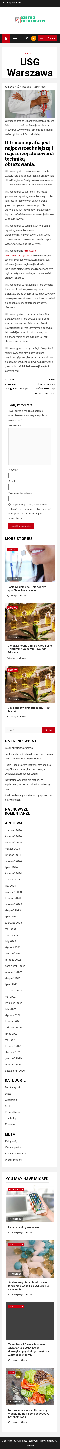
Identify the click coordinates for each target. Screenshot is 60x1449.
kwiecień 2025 (13, 842)
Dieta (8, 1093)
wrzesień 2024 (13, 861)
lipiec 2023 (11, 916)
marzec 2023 (12, 934)
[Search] (27, 38)
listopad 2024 (13, 854)
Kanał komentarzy (15, 1153)
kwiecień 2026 (13, 836)
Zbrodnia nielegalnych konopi (16, 384)
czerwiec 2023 (13, 922)
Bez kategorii (12, 1087)
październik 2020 (15, 1070)
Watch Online (47, 38)
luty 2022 (10, 1008)
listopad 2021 (13, 1021)
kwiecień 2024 (13, 873)
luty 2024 (10, 885)
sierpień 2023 (13, 910)
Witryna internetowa (20, 492)
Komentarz (14, 425)
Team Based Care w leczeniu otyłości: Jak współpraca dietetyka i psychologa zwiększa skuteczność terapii (28, 769)
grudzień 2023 (13, 891)
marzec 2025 (12, 848)
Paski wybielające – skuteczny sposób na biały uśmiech (27, 589)
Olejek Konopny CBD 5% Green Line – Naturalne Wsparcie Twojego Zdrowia (30, 649)
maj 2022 (10, 996)
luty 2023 (10, 941)
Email (12, 481)
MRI (7, 1105)
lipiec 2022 (11, 984)
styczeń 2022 (12, 1015)
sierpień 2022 (13, 978)
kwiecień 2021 (13, 1045)
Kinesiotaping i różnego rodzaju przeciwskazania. (45, 386)
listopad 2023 (13, 897)
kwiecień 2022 (13, 1002)
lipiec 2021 (11, 1033)
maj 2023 (10, 928)
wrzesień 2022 (13, 971)
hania (11, 86)
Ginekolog (11, 1099)
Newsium (45, 1440)
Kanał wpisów (13, 1147)
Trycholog (11, 1118)
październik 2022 (15, 965)
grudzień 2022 (13, 953)
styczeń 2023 (12, 947)
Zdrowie (29, 53)
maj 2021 (10, 1039)
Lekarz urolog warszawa (19, 747)
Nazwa (13, 469)
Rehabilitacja (12, 1111)
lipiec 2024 (11, 867)
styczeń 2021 (12, 1051)
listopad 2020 (13, 1064)
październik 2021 (15, 1027)
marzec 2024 (12, 879)
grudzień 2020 (13, 1058)
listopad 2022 (13, 959)
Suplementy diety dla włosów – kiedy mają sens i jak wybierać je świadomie (28, 1286)
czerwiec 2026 (13, 830)
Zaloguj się (11, 1141)
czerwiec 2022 (13, 990)
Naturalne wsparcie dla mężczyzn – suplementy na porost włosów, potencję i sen (28, 784)
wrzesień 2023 (13, 904)
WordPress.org (13, 1159)
